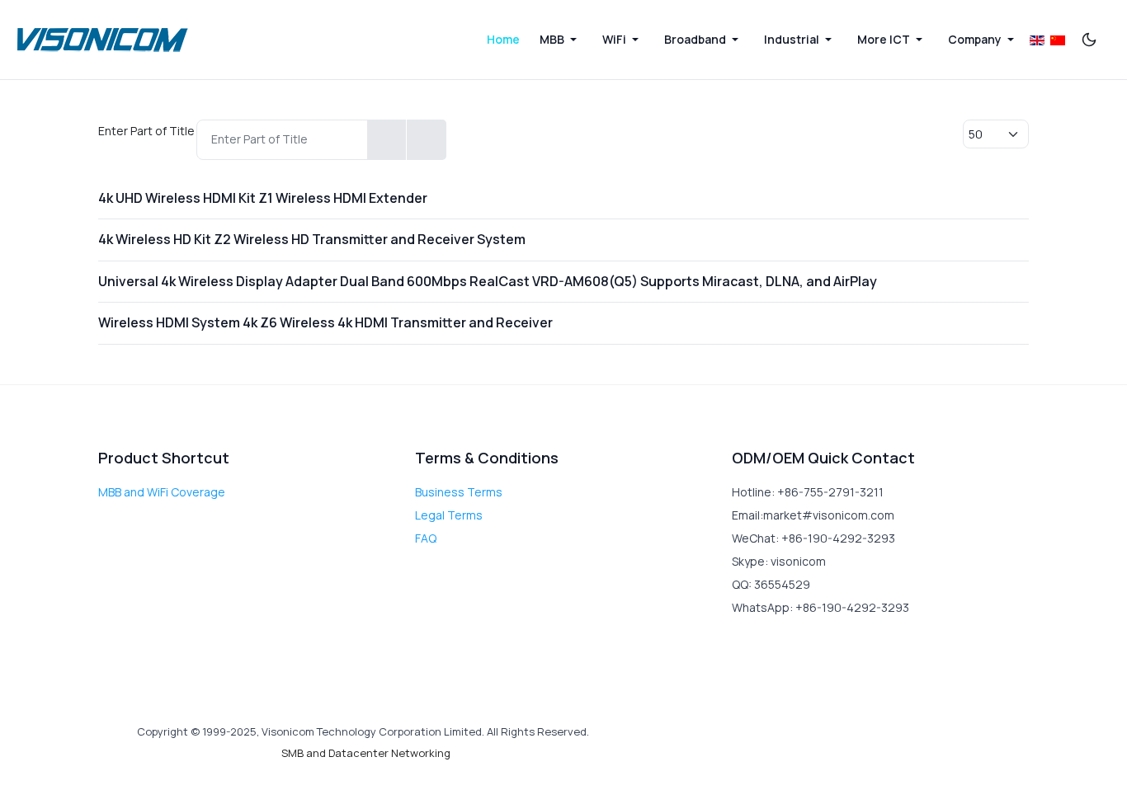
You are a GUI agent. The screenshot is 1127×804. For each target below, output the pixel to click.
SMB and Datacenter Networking (365, 752)
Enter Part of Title (147, 131)
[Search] (387, 140)
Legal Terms (449, 515)
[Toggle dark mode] (1089, 39)
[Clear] (426, 140)
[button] (561, 39)
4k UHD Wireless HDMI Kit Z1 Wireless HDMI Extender (262, 198)
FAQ (425, 538)
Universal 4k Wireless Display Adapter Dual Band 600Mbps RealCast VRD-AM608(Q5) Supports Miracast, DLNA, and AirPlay (487, 281)
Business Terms (458, 492)
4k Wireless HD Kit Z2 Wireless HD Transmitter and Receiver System (312, 239)
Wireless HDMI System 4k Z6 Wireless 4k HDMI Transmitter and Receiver (325, 322)
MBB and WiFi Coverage (161, 492)
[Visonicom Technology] (103, 40)
